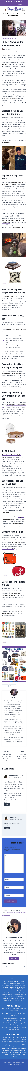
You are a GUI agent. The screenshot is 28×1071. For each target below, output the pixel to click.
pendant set (9, 296)
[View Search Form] (25, 4)
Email (7, 887)
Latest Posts (5, 38)
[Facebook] (6, 1)
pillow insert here (18, 227)
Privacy (5, 1062)
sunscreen (5, 512)
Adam (12, 817)
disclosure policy (10, 98)
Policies (9, 1062)
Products (13, 38)
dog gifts (5, 685)
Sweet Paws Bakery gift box (16, 329)
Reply (6, 804)
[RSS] (21, 1)
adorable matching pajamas (11, 373)
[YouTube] (16, 1)
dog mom (5, 64)
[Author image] (3, 49)
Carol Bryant (9, 49)
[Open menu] (3, 4)
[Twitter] (14, 1)
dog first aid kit (17, 542)
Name (7, 879)
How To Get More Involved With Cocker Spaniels (21, 756)
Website (8, 895)
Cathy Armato (14, 776)
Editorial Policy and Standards (18, 1062)
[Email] (19, 1)
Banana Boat (16, 523)
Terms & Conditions (17, 1064)
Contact (20, 4)
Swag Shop (5, 142)
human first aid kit (8, 549)
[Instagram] (9, 1)
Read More (14, 958)
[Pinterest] (11, 1)
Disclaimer (9, 1064)
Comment (8, 856)
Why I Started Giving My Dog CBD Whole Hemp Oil (6, 756)
